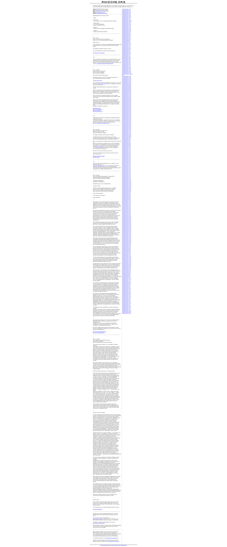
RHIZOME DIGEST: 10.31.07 (126, 28)
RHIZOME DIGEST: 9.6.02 (126, 271)
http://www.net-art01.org (97, 109)
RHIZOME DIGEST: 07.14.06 (126, 95)
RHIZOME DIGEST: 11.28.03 (126, 235)
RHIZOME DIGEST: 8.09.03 (126, 252)
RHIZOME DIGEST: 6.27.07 (126, 47)
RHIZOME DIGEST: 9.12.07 (126, 35)
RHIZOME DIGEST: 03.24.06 (126, 111)
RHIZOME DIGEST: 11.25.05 (126, 129)
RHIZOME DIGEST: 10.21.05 (126, 134)
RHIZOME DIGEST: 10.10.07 (126, 31)
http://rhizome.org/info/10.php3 (99, 523)
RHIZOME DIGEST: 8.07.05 (126, 146)
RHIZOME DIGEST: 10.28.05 (126, 133)
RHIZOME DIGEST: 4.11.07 (126, 59)
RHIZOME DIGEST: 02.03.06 (126, 118)
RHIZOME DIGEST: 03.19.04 (126, 219)
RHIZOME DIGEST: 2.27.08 (126, 11)
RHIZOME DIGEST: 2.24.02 (126, 301)
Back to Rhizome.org (123, 545)
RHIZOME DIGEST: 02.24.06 (126, 115)
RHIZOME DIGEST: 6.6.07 (126, 50)
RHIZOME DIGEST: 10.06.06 (126, 82)
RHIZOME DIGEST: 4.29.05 (126, 161)
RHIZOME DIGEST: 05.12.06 (126, 103)
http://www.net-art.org (103, 83)
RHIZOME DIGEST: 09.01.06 (126, 87)
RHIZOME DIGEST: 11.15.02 (126, 262)
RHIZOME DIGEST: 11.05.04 (126, 185)
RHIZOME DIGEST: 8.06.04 (126, 199)
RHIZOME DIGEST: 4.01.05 (126, 164)
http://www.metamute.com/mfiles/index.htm (101, 123)
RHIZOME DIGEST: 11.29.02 (126, 260)
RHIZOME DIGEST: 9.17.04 (126, 193)
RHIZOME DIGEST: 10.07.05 (126, 136)
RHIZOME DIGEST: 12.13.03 (126, 233)
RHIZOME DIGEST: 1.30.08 (126, 15)
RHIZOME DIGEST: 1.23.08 (126, 16)
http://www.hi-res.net (97, 110)
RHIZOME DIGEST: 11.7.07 (126, 27)
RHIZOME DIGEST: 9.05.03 (126, 248)
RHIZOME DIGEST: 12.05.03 (126, 234)
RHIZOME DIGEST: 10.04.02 (126, 267)
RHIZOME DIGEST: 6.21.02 (126, 283)
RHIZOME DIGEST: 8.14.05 (126, 145)
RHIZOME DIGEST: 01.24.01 (126, 67)
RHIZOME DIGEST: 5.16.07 (126, 53)
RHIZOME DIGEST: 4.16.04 (126, 215)
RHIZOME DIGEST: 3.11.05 (126, 167)
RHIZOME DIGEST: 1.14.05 (126, 176)
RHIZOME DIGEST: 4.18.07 (126, 58)
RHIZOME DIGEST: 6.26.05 (126, 152)
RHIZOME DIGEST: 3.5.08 (126, 10)
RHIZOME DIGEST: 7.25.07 (126, 43)
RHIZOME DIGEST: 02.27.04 (126, 222)
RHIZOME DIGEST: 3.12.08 (126, 9)
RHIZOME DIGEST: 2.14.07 (126, 64)
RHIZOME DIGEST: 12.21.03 (126, 232)
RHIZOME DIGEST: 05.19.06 (126, 102)
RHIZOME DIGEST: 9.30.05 (126, 137)
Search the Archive (114, 545)
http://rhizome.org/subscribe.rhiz (112, 538)
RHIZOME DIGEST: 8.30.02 (126, 272)
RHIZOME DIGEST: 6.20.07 (126, 48)
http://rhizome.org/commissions (99, 52)
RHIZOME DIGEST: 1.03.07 (126, 69)
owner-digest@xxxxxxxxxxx (101, 13)
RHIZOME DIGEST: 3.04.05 (126, 168)
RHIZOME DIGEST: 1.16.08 (126, 17)
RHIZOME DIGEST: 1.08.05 (126, 177)
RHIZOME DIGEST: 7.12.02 (126, 280)
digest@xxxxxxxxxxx (101, 12)
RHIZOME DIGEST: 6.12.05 (126, 154)
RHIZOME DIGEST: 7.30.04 (126, 200)
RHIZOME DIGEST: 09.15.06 (126, 85)
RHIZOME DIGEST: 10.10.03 (126, 243)
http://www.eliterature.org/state (99, 165)
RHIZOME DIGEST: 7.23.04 (126, 201)
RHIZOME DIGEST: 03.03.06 (126, 114)
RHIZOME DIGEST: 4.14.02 (126, 294)
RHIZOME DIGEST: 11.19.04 (126, 183)
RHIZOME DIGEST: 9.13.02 (126, 270)
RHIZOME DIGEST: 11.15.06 (126, 77)
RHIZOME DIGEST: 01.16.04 (126, 229)
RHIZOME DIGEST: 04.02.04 (126, 217)
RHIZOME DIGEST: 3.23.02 (126, 297)
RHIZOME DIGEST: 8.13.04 (126, 198)
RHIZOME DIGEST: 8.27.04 (126, 196)
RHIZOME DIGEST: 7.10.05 (126, 150)
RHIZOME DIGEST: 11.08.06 (126, 78)
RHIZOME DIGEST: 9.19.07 (126, 34)
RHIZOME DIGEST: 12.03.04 (126, 181)
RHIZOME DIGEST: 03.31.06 (126, 110)
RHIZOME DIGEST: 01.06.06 (126, 122)
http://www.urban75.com (97, 111)
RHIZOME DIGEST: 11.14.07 (126, 26)
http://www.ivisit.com (99, 146)
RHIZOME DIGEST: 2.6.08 (126, 14)
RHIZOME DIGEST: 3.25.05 (126, 165)
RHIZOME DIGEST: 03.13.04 (126, 220)
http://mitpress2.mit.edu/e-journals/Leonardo (105, 63)
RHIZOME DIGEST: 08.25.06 (126, 88)
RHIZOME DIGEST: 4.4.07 (126, 60)
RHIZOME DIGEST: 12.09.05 (126, 127)
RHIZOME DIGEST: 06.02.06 (126, 100)
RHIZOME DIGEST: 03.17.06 (126, 112)
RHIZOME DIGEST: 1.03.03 (126, 255)
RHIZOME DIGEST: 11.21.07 (126, 25)
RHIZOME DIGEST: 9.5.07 (126, 36)
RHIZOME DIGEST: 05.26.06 (126, 101)
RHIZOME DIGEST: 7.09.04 (126, 203)
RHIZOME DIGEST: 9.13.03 (126, 247)
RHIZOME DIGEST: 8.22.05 (126, 144)
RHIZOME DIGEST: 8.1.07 (126, 42)
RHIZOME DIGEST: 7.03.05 (126, 151)
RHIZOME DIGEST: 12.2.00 (126, 313)
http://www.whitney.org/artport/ (99, 156)
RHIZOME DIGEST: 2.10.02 (126, 303)
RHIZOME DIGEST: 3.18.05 (126, 166)
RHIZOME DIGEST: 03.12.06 (126, 113)
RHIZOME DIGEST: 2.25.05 (126, 169)
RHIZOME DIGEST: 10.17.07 (126, 30)
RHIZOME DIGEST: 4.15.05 (126, 163)
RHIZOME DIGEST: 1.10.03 (126, 254)
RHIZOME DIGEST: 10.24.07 (126, 29)
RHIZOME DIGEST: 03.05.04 (126, 221)
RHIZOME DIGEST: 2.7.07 (126, 65)
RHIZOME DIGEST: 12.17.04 (126, 179)
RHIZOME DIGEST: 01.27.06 (126, 119)
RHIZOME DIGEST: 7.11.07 (126, 45)
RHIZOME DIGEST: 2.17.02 (126, 302)
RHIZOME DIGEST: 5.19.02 (126, 288)
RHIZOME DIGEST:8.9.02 (126, 276)
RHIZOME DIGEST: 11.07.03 (126, 238)
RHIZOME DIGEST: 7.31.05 (126, 147)
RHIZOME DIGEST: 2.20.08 (126, 12)
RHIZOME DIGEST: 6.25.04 (126, 205)
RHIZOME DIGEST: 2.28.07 (126, 63)
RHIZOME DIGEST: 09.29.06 (126, 83)
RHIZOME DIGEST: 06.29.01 (126, 312)
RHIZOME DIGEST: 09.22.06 (126, 84)
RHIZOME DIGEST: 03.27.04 (126, 218)
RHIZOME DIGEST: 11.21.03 (126, 236)
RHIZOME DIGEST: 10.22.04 (126, 187)
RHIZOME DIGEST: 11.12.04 (126, 184)
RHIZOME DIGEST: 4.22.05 (126, 162)
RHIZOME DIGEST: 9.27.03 (126, 245)
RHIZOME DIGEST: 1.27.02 (126, 305)
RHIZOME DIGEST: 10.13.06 (126, 81)
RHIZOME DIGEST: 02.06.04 (126, 226)
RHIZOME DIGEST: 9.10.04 (126, 194)
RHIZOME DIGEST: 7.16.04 (126, 202)
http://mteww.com (96, 157)
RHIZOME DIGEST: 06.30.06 (126, 97)
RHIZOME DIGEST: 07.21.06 (126, 94)
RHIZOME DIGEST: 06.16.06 (126, 99)
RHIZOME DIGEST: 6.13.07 (126, 49)
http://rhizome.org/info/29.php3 (113, 541)
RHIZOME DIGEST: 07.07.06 (126, 96)
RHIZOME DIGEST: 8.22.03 (126, 250)
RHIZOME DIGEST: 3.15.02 (126, 298)
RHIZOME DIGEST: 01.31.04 (126, 227)
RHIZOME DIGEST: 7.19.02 (126, 279)
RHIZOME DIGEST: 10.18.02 (126, 265)
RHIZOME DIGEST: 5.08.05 (126, 160)
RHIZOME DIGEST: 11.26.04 (126, 182)
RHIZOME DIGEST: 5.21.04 (126, 211)
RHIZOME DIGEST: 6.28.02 (126, 282)
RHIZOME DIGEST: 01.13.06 (126, 121)
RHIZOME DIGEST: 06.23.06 (126, 98)
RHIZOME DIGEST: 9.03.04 (126, 195)
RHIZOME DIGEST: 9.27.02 (126, 268)
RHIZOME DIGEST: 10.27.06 (126, 79)
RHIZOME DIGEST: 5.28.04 (126, 210)
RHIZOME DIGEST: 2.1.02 (126, 304)
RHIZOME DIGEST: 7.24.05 (126, 148)
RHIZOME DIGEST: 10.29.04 (126, 186)
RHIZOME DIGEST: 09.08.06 (126, 86)
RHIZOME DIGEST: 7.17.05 (126, 149)
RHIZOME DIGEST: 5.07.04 (126, 213)
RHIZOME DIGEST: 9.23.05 (126, 138)
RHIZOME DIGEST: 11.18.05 (126, 130)
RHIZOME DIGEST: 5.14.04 (126, 212)
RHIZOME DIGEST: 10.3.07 (126, 32)
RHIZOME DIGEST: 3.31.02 (126, 296)
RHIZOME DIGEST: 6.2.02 (126, 286)
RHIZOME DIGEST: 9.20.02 (126, 269)
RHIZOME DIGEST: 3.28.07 (126, 61)
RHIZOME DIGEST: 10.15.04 (126, 188)
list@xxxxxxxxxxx (99, 10)
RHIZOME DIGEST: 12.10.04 (126, 180)
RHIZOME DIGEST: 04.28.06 (126, 105)
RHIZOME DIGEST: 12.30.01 (126, 310)
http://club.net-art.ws (98, 80)
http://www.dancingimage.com (98, 332)
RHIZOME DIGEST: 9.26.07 (126, 33)
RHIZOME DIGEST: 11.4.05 (126, 132)
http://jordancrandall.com (97, 509)
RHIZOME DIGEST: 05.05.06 (126, 104)
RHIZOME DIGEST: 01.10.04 (126, 230)
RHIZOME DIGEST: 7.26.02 (126, 278)
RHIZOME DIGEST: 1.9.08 (126, 18)
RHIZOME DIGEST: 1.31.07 (126, 66)
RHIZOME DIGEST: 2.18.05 (126, 170)
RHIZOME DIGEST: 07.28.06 (126, 93)
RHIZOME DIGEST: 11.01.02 (126, 263)
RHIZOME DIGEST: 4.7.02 (126, 295)
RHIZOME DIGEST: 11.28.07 (126, 24)
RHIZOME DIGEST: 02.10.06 (126, 117)
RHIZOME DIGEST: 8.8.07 (126, 41)
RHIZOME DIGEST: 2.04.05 (126, 172)
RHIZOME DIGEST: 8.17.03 (126, 251)
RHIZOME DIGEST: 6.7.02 (126, 285)
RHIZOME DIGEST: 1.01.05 (126, 178)
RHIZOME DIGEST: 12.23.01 (126, 311)
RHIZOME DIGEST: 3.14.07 (126, 62)
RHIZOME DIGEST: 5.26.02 (126, 287)
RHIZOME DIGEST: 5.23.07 (126, 52)
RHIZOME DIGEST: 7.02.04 (126, 204)
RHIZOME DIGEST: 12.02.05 (126, 128)
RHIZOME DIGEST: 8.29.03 (126, 249)
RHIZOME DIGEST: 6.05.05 (126, 155)
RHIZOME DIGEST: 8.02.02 (126, 277)
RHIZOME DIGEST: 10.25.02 (126, 264)
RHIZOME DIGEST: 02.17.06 (126, 116)
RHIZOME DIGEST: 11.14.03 (126, 237)
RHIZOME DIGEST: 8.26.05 (126, 143)
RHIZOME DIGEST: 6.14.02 (126, 284)
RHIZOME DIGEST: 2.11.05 (126, 171)
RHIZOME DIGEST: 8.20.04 (126, 197)
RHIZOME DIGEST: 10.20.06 (126, 80)
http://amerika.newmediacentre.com (99, 331)
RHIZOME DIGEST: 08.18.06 (126, 89)
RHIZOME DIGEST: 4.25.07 (126, 57)
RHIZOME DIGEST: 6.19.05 (126, 153)
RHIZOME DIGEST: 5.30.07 (126, 51)
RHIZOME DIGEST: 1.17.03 (126, 253)
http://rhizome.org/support (98, 518)
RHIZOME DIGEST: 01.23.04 (126, 228)
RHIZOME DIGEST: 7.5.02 (126, 281)
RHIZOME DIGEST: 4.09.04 (126, 216)
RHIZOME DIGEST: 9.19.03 (126, 246)
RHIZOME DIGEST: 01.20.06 (126, 120)
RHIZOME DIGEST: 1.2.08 (126, 19)
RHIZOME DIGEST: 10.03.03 (126, 244)
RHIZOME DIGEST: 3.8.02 (126, 299)
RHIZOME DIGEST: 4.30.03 (126, 214)
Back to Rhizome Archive (105, 545)
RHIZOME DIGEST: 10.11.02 (126, 266)
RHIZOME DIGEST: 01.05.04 (126, 231)
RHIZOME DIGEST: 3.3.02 (126, 300)
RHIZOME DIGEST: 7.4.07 (126, 46)
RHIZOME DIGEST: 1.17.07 (126, 68)
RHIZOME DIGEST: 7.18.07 (126, 44)
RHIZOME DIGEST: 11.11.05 (126, 131)
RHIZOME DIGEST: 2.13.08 (126, 13)
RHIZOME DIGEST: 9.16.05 (126, 139)
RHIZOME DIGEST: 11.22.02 (126, 261)
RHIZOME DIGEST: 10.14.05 (126, 135)
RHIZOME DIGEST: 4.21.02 (126, 293)
